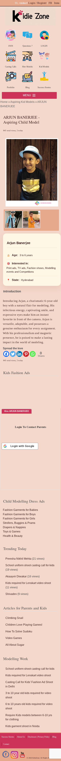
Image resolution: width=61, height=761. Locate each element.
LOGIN (44, 46)
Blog (27, 87)
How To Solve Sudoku (18, 631)
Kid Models (44, 66)
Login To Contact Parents (30, 427)
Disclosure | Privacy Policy (38, 737)
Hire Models (27, 66)
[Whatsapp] (33, 354)
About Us (21, 737)
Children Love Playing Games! (23, 624)
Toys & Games (11, 531)
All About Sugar (14, 644)
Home (4, 101)
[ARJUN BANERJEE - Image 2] (31, 227)
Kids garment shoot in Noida (22, 726)
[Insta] (14, 758)
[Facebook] (6, 354)
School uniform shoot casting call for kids (29, 565)
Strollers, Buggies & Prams (19, 522)
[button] (27, 95)
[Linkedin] (19, 354)
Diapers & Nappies (14, 527)
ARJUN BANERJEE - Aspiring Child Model (21, 119)
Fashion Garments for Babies (20, 509)
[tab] (16, 411)
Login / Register (37, 3)
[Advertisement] (30, 398)
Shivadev (11, 594)
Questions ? (28, 46)
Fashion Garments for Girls (19, 518)
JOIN (10, 46)
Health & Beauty (13, 535)
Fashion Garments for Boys (19, 514)
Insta (56, 3)
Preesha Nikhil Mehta (18, 558)
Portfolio (10, 87)
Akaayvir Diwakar (16, 576)
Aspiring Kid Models (22, 101)
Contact (6, 744)
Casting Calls (10, 66)
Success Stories (44, 87)
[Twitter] (13, 354)
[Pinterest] (26, 354)
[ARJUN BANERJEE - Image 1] (14, 227)
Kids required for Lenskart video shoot (28, 583)
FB (50, 3)
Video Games (13, 638)
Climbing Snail (14, 617)
